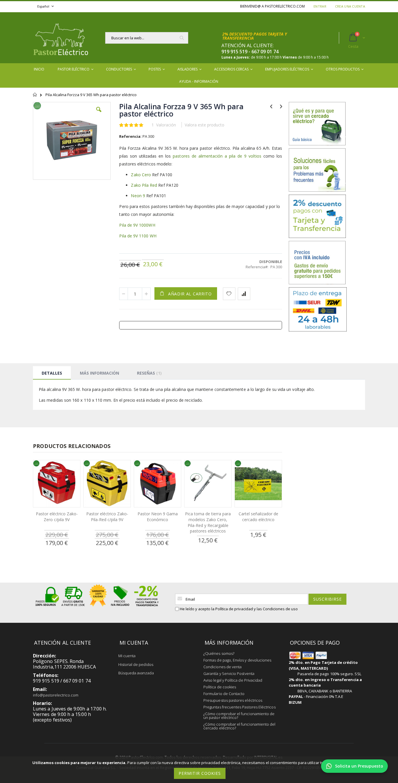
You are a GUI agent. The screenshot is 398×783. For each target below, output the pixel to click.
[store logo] (60, 37)
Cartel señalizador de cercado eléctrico (258, 516)
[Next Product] (281, 106)
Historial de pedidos (135, 664)
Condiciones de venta (222, 666)
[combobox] (146, 38)
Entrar (320, 6)
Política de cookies (219, 686)
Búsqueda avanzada (136, 673)
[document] (200, 770)
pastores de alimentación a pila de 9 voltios (217, 156)
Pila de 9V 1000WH (137, 225)
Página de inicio (35, 97)
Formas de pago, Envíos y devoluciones (237, 660)
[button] (98, 114)
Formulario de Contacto (223, 693)
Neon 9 (138, 195)
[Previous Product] (271, 106)
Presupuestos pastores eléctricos (232, 700)
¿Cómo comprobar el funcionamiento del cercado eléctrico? (239, 726)
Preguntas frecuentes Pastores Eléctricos (239, 707)
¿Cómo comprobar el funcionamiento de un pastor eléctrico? (238, 715)
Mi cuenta (127, 655)
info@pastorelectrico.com (56, 695)
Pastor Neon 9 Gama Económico (158, 516)
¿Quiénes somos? (218, 653)
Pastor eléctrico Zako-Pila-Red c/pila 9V (107, 516)
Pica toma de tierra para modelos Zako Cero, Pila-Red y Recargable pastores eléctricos (208, 522)
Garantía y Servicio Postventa (228, 673)
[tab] (52, 373)
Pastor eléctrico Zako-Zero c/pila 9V (57, 516)
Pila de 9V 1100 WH (137, 236)
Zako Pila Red (144, 185)
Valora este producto (204, 125)
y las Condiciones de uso (276, 608)
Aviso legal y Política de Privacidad (232, 680)
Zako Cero (141, 174)
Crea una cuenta (350, 6)
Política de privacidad (234, 608)
